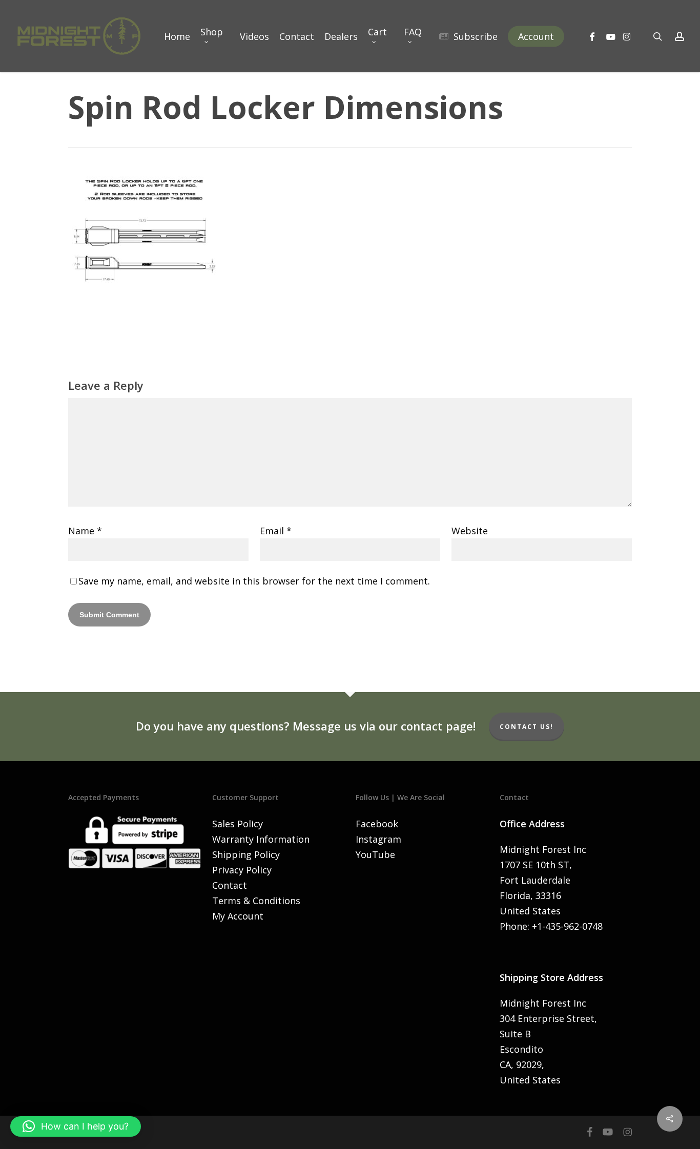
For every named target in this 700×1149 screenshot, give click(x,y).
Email (276, 531)
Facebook (377, 824)
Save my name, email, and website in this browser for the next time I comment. (254, 581)
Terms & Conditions (256, 900)
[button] (75, 1126)
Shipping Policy (246, 854)
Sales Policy (237, 824)
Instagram (378, 839)
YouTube (375, 854)
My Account (237, 916)
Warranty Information (261, 839)
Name (85, 531)
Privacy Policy (242, 870)
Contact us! (526, 726)
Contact (229, 885)
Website (469, 531)
